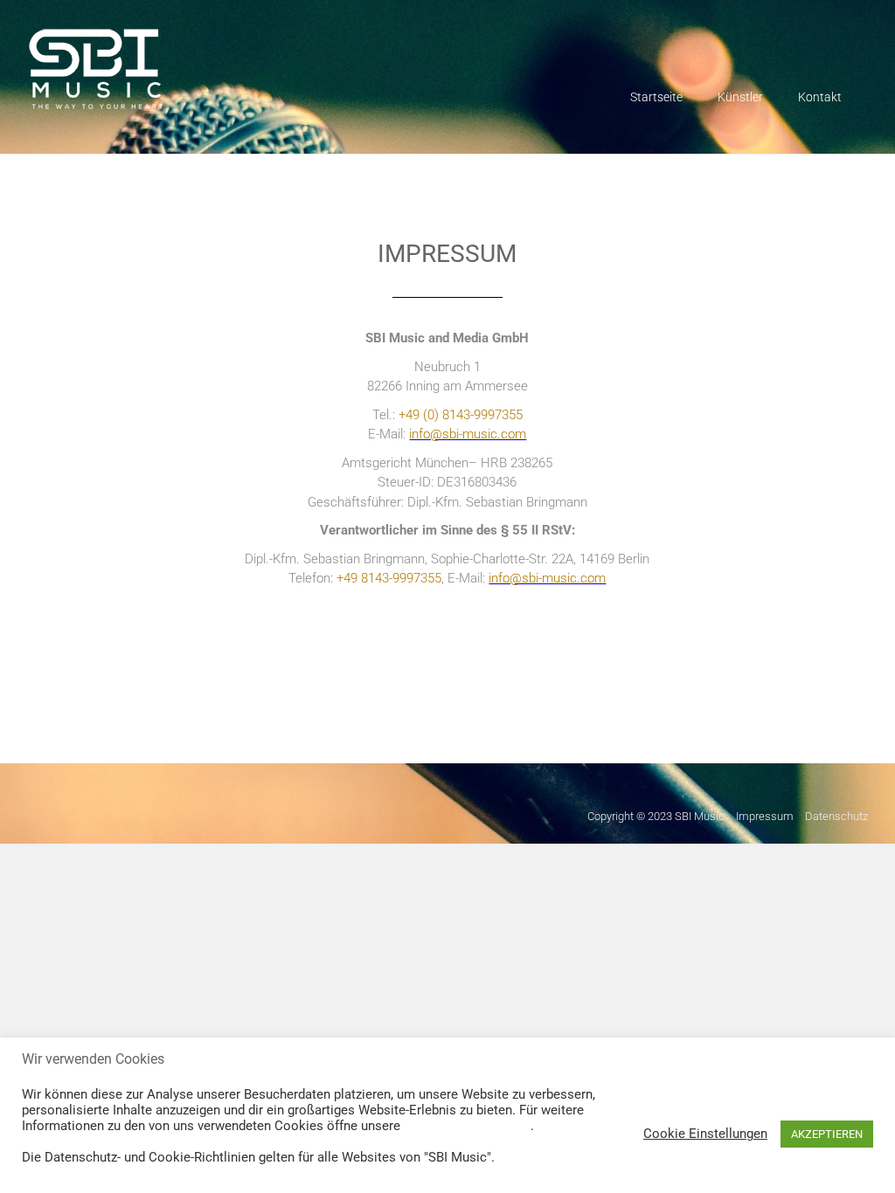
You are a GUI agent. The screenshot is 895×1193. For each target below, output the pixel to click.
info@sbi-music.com (547, 578)
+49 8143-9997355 (388, 578)
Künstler (740, 97)
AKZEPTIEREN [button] (827, 1134)
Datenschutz (836, 816)
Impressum (765, 816)
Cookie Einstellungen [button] (705, 1133)
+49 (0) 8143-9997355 (461, 415)
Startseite (656, 97)
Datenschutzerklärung (467, 1126)
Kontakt (820, 97)
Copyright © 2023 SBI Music (656, 816)
